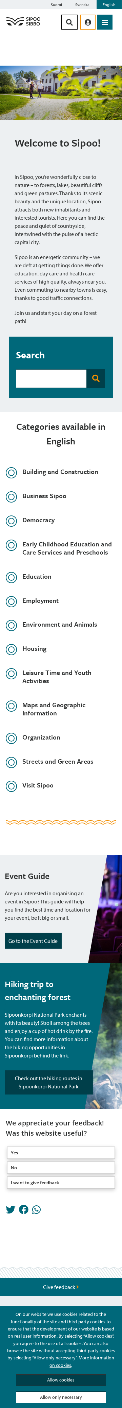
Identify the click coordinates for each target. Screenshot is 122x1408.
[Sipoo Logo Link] (23, 25)
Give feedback (59, 1287)
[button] (61, 1153)
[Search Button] (69, 22)
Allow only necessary (61, 1397)
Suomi (56, 4)
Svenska (82, 4)
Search (30, 355)
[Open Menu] (105, 22)
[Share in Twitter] (10, 1211)
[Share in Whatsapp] (36, 1211)
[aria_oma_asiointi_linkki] (88, 22)
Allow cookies (61, 1380)
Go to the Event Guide (33, 940)
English (109, 4)
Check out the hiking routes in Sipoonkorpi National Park (48, 1082)
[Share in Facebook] (23, 1211)
